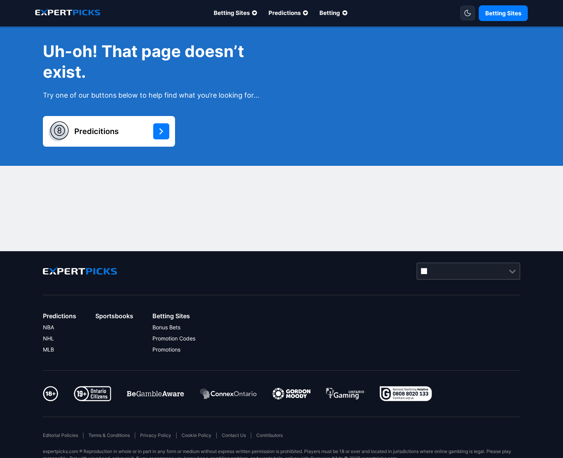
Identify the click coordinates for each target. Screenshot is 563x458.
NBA (48, 327)
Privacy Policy (155, 435)
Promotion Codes (173, 338)
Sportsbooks (114, 316)
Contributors (269, 435)
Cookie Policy (196, 435)
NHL (48, 338)
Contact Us (234, 435)
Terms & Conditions (109, 435)
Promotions (166, 349)
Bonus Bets (166, 327)
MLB (48, 349)
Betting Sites (232, 12)
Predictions (284, 12)
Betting (329, 12)
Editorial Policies (60, 435)
